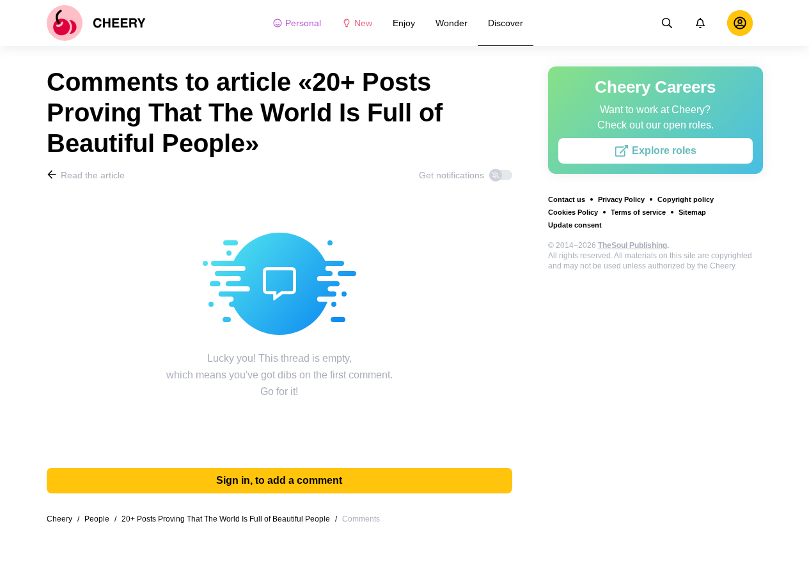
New (363, 23)
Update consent (575, 225)
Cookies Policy (573, 212)
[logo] (96, 23)
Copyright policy (685, 199)
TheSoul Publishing (632, 245)
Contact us (566, 199)
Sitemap (692, 212)
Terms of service (638, 212)
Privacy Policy (621, 199)
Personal (303, 23)
